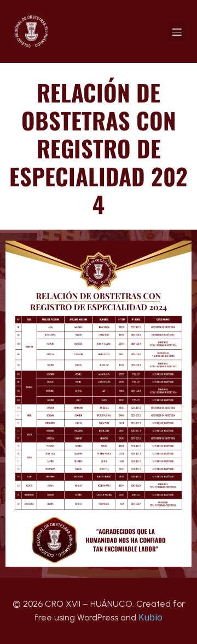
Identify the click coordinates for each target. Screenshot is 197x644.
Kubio (150, 617)
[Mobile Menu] (176, 31)
